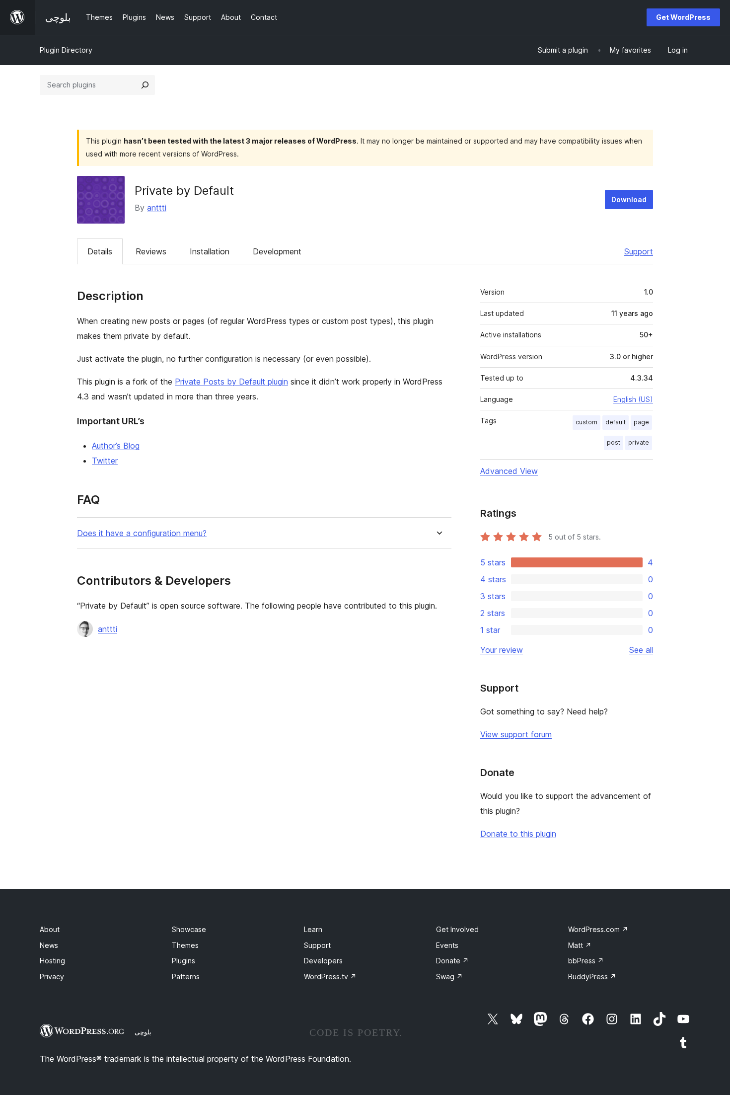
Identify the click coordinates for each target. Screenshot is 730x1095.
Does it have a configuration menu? (142, 533)
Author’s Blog (116, 446)
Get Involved (457, 929)
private (638, 442)
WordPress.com (598, 929)
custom (586, 422)
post (613, 442)
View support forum (516, 734)
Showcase (189, 929)
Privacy (52, 976)
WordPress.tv (330, 976)
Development (277, 251)
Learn (313, 929)
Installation (209, 251)
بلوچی (143, 1032)
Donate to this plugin (518, 834)
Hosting (52, 960)
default (615, 422)
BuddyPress (592, 976)
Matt (579, 945)
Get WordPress (683, 17)
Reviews (151, 251)
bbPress (586, 960)
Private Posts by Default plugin (231, 382)
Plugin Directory (66, 50)
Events (447, 945)
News (49, 945)
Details (99, 251)
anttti (156, 208)
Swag (449, 976)
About (50, 929)
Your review (501, 650)
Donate (452, 960)
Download (629, 199)
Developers (323, 960)
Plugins (183, 960)
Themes (185, 945)
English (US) (633, 399)
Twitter (105, 461)
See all (641, 650)
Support (638, 251)
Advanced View (509, 471)
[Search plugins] (145, 85)
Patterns (186, 976)
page (641, 422)
